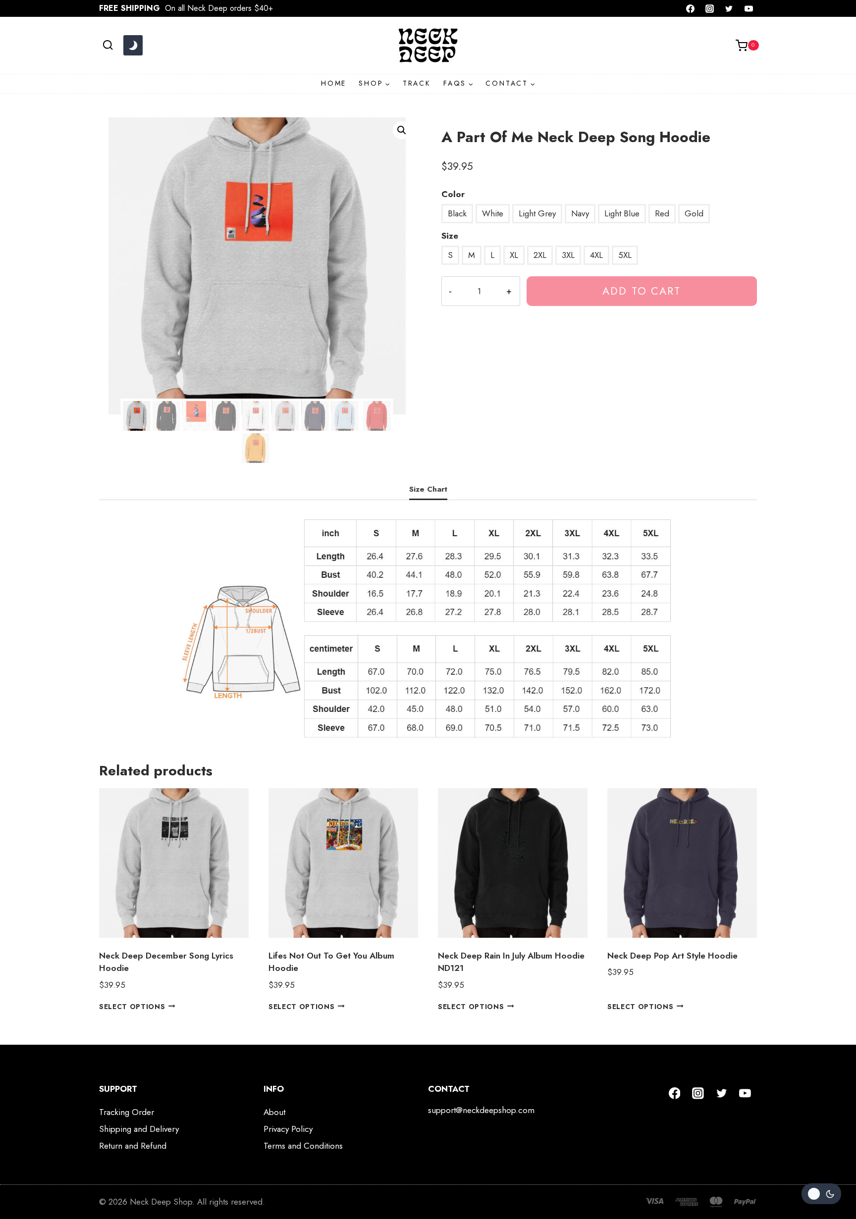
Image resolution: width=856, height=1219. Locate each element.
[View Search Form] (107, 45)
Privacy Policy (288, 1129)
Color (453, 194)
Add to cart (641, 291)
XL (514, 255)
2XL (540, 255)
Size (449, 236)
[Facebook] (690, 8)
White (492, 213)
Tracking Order (126, 1112)
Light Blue (622, 213)
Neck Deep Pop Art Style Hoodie (672, 956)
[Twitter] (729, 8)
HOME (333, 83)
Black (457, 213)
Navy (580, 213)
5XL (625, 255)
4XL (596, 255)
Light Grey (537, 213)
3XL (568, 255)
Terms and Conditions (303, 1146)
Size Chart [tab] (428, 489)
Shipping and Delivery (139, 1129)
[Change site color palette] (132, 45)
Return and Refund (132, 1146)
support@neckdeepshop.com (481, 1110)
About (274, 1112)
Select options (132, 1006)
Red (662, 213)
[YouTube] (748, 8)
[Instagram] (709, 8)
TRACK (417, 83)
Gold (694, 213)
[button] (402, 130)
